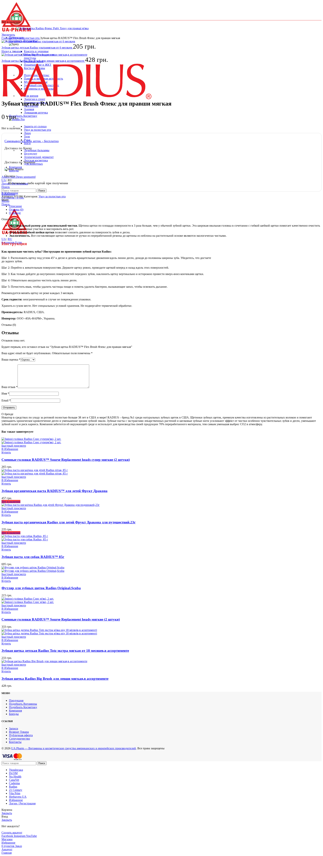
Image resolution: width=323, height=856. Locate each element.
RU (10, 239)
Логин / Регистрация (22, 803)
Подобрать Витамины (23, 703)
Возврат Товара (19, 731)
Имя (5, 393)
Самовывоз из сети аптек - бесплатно (31, 141)
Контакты (15, 742)
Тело (27, 136)
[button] (6, 452)
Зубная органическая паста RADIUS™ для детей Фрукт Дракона (54, 491)
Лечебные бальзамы (36, 150)
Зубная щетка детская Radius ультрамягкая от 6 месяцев (37, 47)
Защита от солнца (35, 126)
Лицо (27, 133)
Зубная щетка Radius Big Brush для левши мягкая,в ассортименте (43, 60)
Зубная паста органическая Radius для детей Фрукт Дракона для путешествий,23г (68, 522)
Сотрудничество (19, 738)
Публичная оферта (21, 735)
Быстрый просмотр (13, 445)
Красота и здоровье (36, 51)
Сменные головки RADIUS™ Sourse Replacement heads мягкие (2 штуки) (60, 619)
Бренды (14, 714)
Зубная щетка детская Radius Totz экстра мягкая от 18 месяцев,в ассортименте (65, 651)
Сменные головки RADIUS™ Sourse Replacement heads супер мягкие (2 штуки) (65, 460)
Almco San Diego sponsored (18, 176)
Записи (13, 728)
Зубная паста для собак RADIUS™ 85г (32, 557)
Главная (6, 38)
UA (3, 180)
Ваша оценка (10, 359)
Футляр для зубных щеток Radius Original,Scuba (41, 588)
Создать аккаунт (11, 832)
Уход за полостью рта (37, 129)
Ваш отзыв (9, 387)
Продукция (16, 700)
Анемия (29, 109)
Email (6, 400)
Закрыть (6, 813)
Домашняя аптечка (36, 112)
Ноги (27, 143)
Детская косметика (36, 160)
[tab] (165, 206)
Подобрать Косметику (23, 707)
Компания (15, 710)
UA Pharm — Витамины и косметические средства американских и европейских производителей (73, 748)
